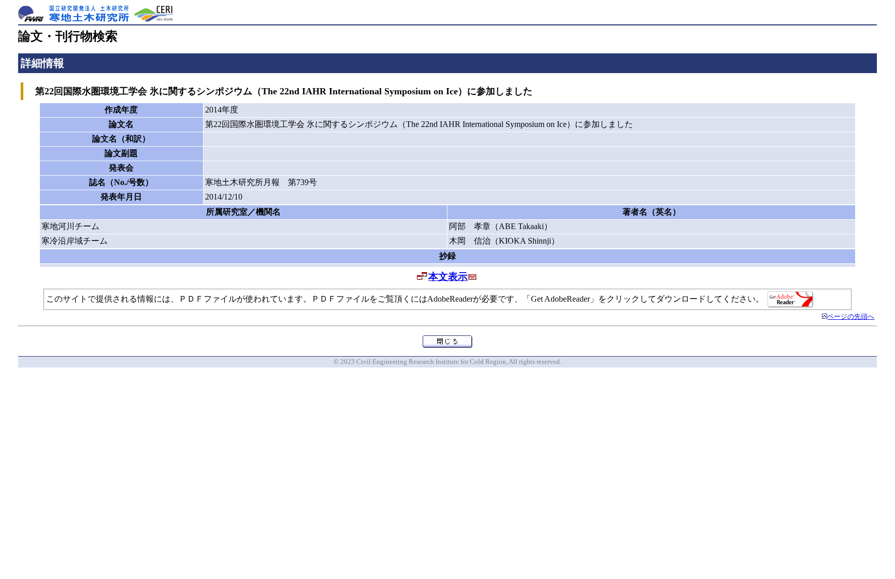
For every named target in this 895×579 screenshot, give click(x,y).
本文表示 (448, 276)
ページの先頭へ (850, 316)
